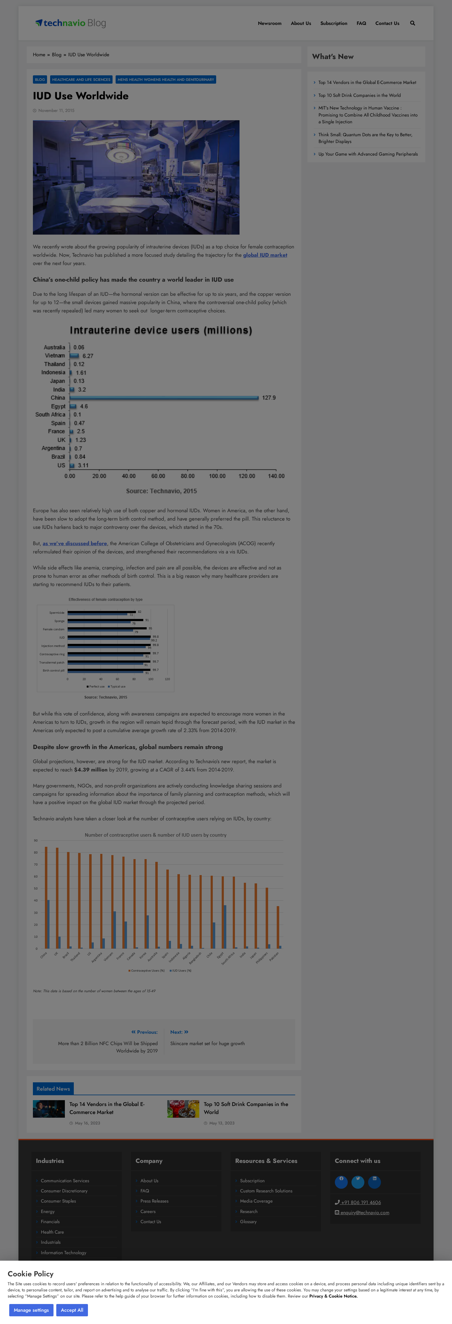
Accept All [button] (72, 1310)
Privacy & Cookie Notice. (333, 1296)
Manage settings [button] (31, 1310)
